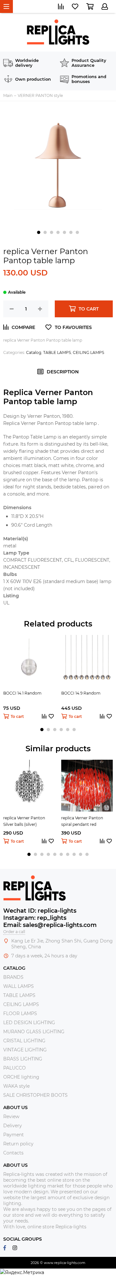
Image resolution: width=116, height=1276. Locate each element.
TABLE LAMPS (57, 352)
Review (11, 1116)
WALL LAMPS (18, 986)
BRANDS (13, 977)
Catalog (33, 352)
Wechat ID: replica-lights (39, 910)
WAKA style (16, 1086)
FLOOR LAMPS (20, 1013)
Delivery (12, 1126)
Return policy (18, 1144)
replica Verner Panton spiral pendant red (82, 821)
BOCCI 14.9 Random (81, 693)
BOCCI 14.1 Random (22, 693)
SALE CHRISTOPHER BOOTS (35, 1095)
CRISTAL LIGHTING (24, 1041)
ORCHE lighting (21, 1077)
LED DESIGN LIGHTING (29, 1022)
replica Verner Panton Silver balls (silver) (24, 821)
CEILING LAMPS (88, 352)
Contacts (13, 1153)
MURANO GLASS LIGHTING (33, 1032)
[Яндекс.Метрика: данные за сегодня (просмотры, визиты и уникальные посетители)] (22, 1272)
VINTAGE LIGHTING (25, 1050)
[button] (38, 232)
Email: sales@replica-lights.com (50, 925)
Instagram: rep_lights (34, 917)
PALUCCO (14, 1068)
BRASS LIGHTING (22, 1059)
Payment (13, 1135)
